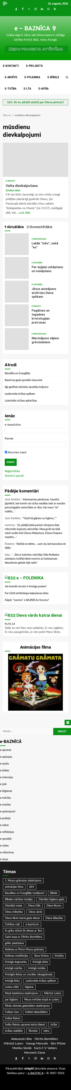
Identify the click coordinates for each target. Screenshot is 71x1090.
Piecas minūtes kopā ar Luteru (41, 999)
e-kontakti (11, 65)
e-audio (4, 763)
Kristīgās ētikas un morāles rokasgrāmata (28, 974)
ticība (54, 1024)
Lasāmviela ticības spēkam (20, 394)
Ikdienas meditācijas (16, 956)
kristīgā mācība (13, 968)
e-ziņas (4, 859)
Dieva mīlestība (14, 912)
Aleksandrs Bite (21, 1038)
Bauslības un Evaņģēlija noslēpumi (24, 893)
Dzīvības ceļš (12, 924)
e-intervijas (6, 777)
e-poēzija (5, 818)
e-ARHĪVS (11, 77)
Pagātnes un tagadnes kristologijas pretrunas (17, 315)
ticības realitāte (14, 1031)
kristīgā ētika (12, 981)
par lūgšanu (11, 999)
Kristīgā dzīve (40, 962)
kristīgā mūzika (36, 968)
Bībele (53, 893)
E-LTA (27, 88)
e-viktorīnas (7, 852)
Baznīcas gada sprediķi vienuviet (23, 380)
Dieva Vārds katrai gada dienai (22, 918)
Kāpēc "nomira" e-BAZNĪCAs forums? (27, 600)
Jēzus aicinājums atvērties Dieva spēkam (17, 291)
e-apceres (37, 263)
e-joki (3, 784)
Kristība (59, 956)
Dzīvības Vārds (13, 190)
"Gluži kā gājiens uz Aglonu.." (39, 518)
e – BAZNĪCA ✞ (35, 28)
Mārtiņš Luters (52, 993)
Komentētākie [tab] (40, 227)
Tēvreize (32, 1031)
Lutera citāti (12, 987)
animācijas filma (14, 887)
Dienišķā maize (13, 905)
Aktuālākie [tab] (15, 227)
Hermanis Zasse (34, 1052)
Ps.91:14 (10, 624)
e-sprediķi (6, 839)
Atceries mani (16, 452)
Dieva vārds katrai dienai (39, 615)
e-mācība (5, 798)
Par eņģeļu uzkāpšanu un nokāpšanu (17, 268)
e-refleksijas (39, 239)
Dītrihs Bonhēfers (46, 1038)
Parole (9, 438)
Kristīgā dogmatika (16, 962)
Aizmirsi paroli (14, 475)
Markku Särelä (21, 1048)
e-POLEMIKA (32, 77)
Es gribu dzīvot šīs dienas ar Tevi (23, 930)
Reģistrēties (12, 471)
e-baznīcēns (13, 424)
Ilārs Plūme (58, 1043)
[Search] (67, 77)
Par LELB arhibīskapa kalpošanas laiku (26, 593)
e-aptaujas (6, 757)
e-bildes (4, 770)
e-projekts (34, 65)
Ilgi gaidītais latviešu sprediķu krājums (26, 387)
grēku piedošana (14, 943)
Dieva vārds (35, 912)
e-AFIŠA (43, 88)
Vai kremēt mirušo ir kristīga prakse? (26, 586)
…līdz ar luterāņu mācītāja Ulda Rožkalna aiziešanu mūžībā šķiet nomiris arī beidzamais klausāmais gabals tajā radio (32, 559)
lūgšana (29, 987)
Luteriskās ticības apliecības (21, 400)
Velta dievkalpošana (35, 160)
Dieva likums (53, 905)
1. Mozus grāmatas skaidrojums (23, 880)
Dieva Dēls (34, 905)
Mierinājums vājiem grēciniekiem (17, 339)
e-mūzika (5, 804)
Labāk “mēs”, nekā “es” (17, 244)
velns (46, 1031)
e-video (4, 845)
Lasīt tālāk (24, 213)
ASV (31, 887)
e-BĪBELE (53, 77)
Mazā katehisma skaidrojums (21, 993)
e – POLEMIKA (30, 578)
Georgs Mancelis (37, 1043)
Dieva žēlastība (54, 918)
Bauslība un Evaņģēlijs (17, 373)
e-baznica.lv (32, 924)
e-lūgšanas (6, 791)
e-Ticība (10, 88)
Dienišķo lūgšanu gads (51, 899)
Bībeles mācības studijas (19, 899)
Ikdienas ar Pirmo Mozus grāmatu (24, 949)
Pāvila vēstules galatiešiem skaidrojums (27, 1006)
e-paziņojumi (7, 811)
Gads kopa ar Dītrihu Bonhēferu (23, 937)
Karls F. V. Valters (45, 1048)
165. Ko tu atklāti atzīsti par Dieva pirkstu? (35, 102)
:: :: (36, 1073)
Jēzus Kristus (41, 956)
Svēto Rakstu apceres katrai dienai (25, 1024)
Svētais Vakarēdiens (36, 1012)
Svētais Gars (12, 1012)
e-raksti (10, 181)
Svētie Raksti (12, 1018)
